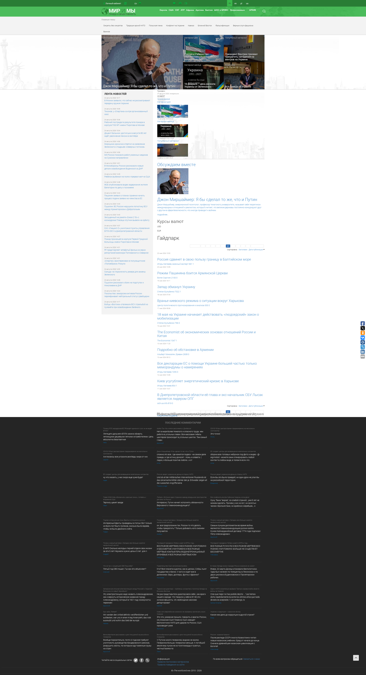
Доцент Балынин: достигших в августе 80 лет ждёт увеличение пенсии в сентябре (125, 134)
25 (248, 246)
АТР (183, 10)
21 (228, 246)
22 (233, 246)
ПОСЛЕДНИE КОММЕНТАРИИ (183, 422)
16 (203, 246)
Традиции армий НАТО (135, 25)
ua (247, 3)
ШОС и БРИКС (221, 10)
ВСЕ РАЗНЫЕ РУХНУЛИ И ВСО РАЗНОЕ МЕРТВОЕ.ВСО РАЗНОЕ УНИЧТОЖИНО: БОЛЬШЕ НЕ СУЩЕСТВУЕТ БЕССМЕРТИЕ (235, 549)
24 (243, 246)
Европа (163, 10)
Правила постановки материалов (173, 661)
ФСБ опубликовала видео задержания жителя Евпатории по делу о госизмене (126, 186)
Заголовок (243, 249)
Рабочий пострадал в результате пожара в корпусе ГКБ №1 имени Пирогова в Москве (124, 123)
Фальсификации (222, 25)
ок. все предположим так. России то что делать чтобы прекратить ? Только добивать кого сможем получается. (180, 528)
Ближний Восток (205, 25)
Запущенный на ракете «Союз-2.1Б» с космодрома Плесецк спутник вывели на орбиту (126, 218)
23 (238, 246)
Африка (190, 10)
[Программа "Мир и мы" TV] (186, 3)
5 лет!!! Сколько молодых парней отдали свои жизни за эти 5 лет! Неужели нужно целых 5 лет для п (127, 549)
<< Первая (195, 246)
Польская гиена (155, 25)
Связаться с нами (251, 659)
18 (213, 246)
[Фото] (180, 3)
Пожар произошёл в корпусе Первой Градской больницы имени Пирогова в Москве (126, 240)
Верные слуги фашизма (243, 25)
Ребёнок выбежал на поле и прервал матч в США (127, 176)
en (235, 3)
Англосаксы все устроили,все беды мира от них (125, 456)
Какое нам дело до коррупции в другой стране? (232, 614)
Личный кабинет (113, 3)
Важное (106, 31)
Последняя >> (257, 246)
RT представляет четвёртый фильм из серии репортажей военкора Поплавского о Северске (126, 251)
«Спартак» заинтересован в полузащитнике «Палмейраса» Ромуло (124, 262)
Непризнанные (237, 10)
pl (241, 3)
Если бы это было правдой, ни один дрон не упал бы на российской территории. (234, 478)
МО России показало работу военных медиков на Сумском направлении (126, 156)
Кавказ (191, 25)
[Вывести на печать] (140, 3)
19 (218, 246)
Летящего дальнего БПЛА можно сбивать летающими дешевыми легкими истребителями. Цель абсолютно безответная (128, 436)
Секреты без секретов (113, 25)
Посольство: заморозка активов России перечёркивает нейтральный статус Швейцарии (126, 295)
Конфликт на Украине (175, 25)
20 (223, 246)
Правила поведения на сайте (170, 664)
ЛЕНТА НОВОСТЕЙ (115, 93)
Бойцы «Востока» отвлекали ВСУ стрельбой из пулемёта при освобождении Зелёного (126, 306)
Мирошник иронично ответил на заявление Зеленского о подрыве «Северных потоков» (124, 145)
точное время (163, 99)
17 (208, 246)
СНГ (177, 10)
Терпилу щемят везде (113, 502)
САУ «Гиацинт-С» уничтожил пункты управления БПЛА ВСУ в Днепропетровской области (127, 229)
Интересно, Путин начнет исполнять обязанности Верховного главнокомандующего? (180, 504)
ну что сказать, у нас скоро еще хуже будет (123, 477)
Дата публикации (256, 249)
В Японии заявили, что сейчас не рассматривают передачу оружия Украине (127, 102)
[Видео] (174, 3)
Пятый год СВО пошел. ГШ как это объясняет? (124, 568)
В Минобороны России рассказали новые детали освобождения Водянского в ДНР (123, 167)
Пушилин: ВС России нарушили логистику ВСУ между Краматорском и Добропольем (126, 208)
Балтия (209, 10)
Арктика (200, 10)
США (171, 10)
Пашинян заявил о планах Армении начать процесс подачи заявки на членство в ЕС (124, 197)
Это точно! (215, 433)
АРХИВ (252, 10)
